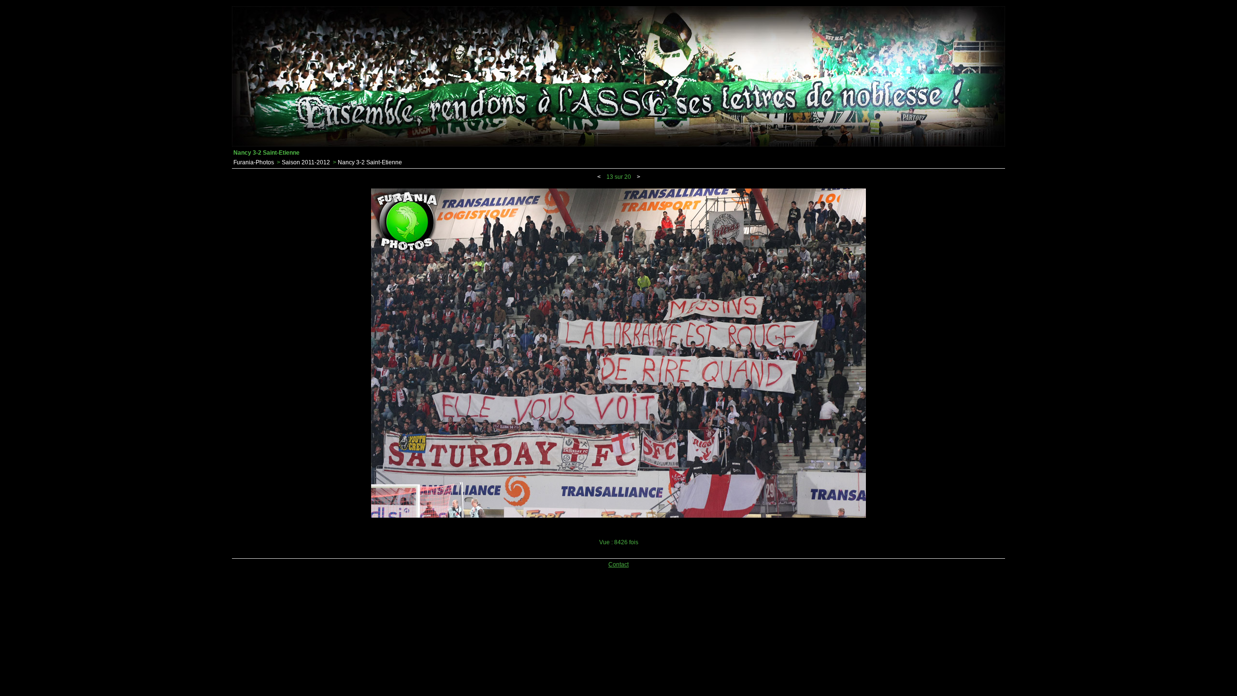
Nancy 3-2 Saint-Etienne (370, 162)
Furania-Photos (253, 162)
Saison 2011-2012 (306, 162)
